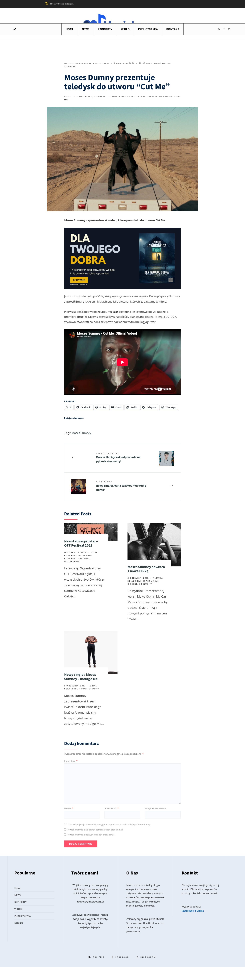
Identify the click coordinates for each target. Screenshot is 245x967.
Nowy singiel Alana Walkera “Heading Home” (121, 486)
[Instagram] (229, 29)
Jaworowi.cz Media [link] (193, 910)
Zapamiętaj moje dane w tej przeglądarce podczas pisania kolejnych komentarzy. (109, 824)
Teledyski (70, 66)
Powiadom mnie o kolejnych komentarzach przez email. (95, 829)
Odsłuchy (145, 584)
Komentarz (71, 760)
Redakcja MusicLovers (94, 63)
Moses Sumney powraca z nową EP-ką (146, 568)
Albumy (157, 578)
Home (70, 29)
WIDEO (125, 29)
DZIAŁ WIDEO (162, 63)
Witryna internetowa (155, 808)
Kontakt (172, 29)
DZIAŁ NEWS (85, 555)
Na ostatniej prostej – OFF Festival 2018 (81, 543)
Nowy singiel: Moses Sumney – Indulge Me (81, 676)
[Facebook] (224, 29)
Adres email (111, 808)
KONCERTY (105, 29)
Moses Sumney (81, 433)
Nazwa (68, 808)
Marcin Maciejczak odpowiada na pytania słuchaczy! (118, 457)
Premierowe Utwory (85, 688)
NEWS (86, 29)
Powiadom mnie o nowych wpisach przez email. (91, 834)
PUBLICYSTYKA (148, 29)
